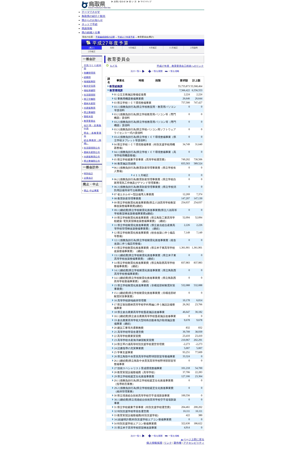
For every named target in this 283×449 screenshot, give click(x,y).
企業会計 (88, 178)
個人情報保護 (154, 442)
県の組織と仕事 (91, 32)
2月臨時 (194, 47)
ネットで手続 (89, 24)
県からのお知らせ (92, 20)
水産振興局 (89, 108)
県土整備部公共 (92, 161)
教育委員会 (89, 121)
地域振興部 (89, 81)
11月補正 (173, 47)
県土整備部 (89, 112)
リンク (168, 442)
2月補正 (91, 51)
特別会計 (88, 173)
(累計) (91, 47)
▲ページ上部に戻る (192, 439)
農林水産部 (89, 103)
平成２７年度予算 (126, 37)
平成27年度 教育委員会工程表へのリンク (180, 65)
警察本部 (88, 116)
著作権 (177, 442)
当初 (112, 47)
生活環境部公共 (92, 148)
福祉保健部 (89, 90)
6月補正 (132, 47)
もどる (113, 65)
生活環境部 (89, 94)
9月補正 (153, 47)
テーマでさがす (91, 12)
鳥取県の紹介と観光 (93, 16)
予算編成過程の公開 (105, 37)
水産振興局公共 (92, 156)
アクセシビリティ (193, 442)
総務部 (87, 77)
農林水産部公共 (92, 152)
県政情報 (87, 28)
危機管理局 (89, 73)
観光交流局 (89, 86)
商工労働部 (89, 99)
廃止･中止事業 (91, 190)
